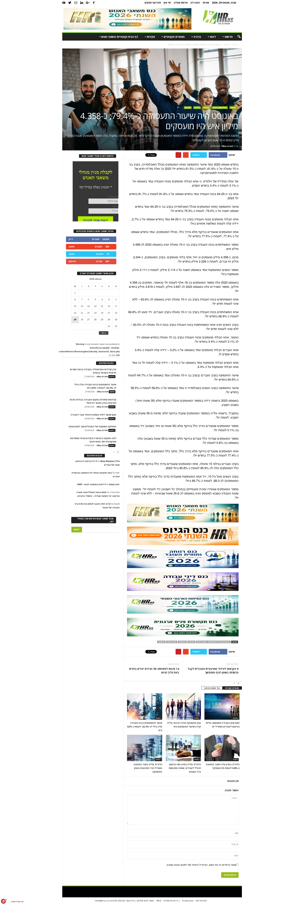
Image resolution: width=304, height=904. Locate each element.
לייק (71, 239)
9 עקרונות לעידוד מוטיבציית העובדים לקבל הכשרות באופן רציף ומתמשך (213, 670)
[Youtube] (64, 2)
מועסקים (182, 642)
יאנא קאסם (114, 484)
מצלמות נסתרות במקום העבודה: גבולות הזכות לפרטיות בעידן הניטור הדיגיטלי (93, 401)
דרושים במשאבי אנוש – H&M (91, 484)
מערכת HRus (227, 146)
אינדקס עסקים (153, 2)
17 (109, 313)
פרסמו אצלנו (181, 2)
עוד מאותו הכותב (212, 688)
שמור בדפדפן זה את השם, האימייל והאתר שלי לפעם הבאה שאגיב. (201, 864)
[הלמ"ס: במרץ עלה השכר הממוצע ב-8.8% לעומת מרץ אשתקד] (222, 748)
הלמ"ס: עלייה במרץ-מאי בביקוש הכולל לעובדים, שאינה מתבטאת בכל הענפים (185, 768)
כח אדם (206, 107)
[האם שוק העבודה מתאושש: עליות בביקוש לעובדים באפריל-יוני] (222, 706)
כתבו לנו (195, 2)
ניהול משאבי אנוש (219, 107)
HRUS (158, 900)
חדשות (229, 36)
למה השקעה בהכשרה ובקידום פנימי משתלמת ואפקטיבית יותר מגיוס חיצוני (93, 440)
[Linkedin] (82, 2)
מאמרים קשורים (232, 688)
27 (88, 319)
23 (116, 319)
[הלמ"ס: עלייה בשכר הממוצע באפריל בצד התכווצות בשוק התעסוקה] (144, 748)
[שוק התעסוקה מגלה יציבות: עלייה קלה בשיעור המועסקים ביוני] (183, 706)
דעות (213, 36)
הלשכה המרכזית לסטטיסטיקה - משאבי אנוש (213, 642)
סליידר (197, 107)
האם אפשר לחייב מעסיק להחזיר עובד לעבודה (93, 414)
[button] (236, 37)
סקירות (151, 36)
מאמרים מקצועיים (174, 36)
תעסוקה (161, 642)
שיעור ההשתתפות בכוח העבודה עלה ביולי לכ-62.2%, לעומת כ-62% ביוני (144, 726)
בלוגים (196, 718)
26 (95, 319)
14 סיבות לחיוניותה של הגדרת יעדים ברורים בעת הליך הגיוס (154, 670)
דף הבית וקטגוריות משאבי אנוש (119, 36)
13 (88, 306)
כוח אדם (191, 642)
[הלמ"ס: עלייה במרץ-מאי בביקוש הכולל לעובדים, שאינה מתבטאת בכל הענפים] (183, 748)
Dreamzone (188, 900)
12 (95, 306)
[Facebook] (94, 2)
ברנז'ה (197, 36)
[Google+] (88, 2)
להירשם (72, 261)
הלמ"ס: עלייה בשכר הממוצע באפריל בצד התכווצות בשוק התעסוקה (148, 768)
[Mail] (76, 2)
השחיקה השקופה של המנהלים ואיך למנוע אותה (92, 426)
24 (109, 319)
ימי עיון (167, 2)
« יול (104, 333)
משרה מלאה (171, 642)
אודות (206, 2)
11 (102, 306)
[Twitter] (70, 2)
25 (102, 319)
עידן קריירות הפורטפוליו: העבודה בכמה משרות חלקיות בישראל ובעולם (93, 371)
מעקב (71, 246)
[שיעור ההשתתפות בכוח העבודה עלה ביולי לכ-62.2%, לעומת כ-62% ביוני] (144, 706)
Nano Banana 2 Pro (110, 461)
